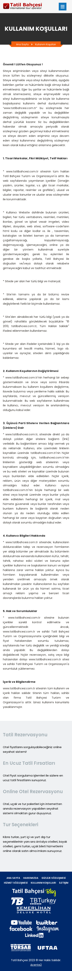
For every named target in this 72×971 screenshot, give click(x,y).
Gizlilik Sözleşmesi (53, 878)
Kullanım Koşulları (45, 44)
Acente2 (36, 965)
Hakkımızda (30, 878)
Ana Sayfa (22, 44)
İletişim (63, 882)
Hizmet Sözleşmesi (16, 882)
